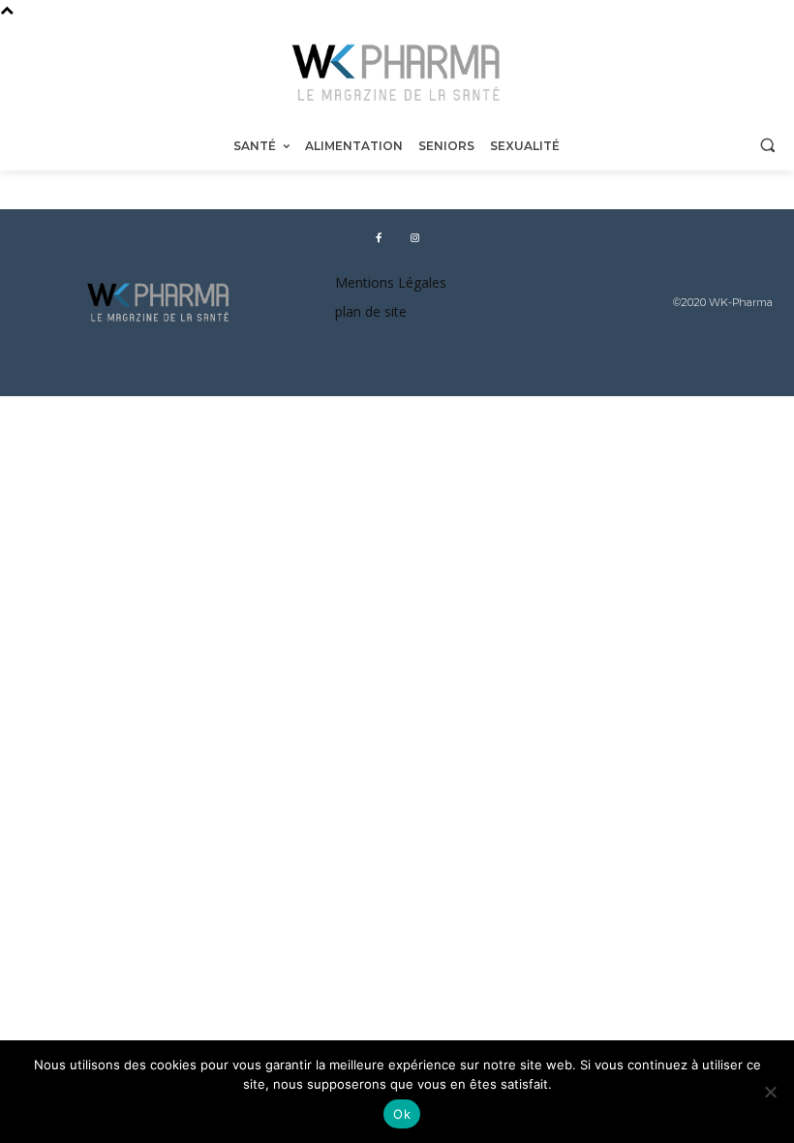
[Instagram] (414, 236)
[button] (767, 145)
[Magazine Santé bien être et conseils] (397, 73)
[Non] (769, 1091)
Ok (402, 1114)
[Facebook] (378, 236)
